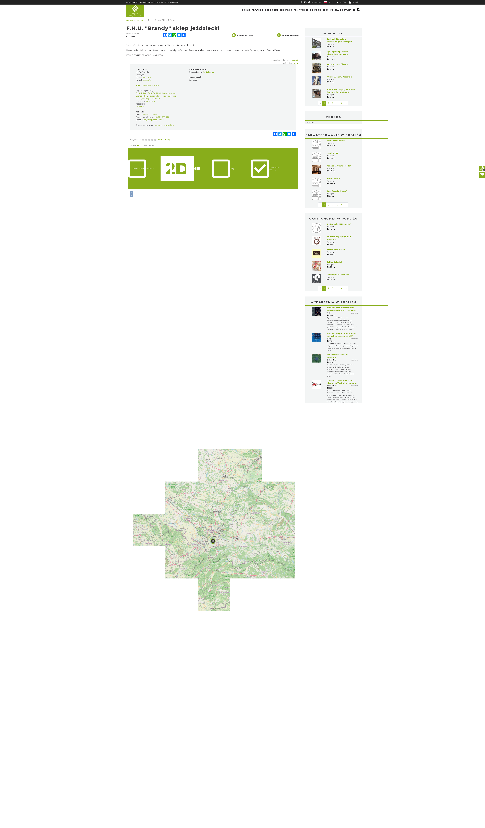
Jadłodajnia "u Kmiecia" (338, 271)
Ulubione (343, 2)
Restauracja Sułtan (336, 246)
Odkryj (246, 10)
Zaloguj (354, 2)
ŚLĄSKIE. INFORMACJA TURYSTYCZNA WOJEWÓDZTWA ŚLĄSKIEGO (152, 2)
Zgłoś (295, 60)
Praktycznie (301, 10)
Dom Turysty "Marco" (337, 188)
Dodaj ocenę (163, 140)
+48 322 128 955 (150, 114)
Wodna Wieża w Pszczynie (339, 77)
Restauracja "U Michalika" (339, 221)
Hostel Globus (333, 175)
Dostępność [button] (316, 2)
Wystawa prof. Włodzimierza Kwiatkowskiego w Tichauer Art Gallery (342, 307)
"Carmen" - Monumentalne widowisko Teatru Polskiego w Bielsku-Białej (341, 380)
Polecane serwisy (341, 10)
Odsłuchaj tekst (245, 35)
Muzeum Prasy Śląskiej (337, 64)
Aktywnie (257, 10)
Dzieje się (315, 10)
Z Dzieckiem (271, 10)
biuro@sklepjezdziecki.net (153, 120)
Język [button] (331, 2)
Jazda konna (208, 72)
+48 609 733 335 (161, 117)
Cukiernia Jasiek (334, 259)
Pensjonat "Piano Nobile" (339, 163)
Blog (326, 10)
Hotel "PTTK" (333, 150)
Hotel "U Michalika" (336, 137)
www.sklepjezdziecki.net (164, 125)
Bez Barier (286, 10)
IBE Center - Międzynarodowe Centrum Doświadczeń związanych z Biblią (341, 92)
